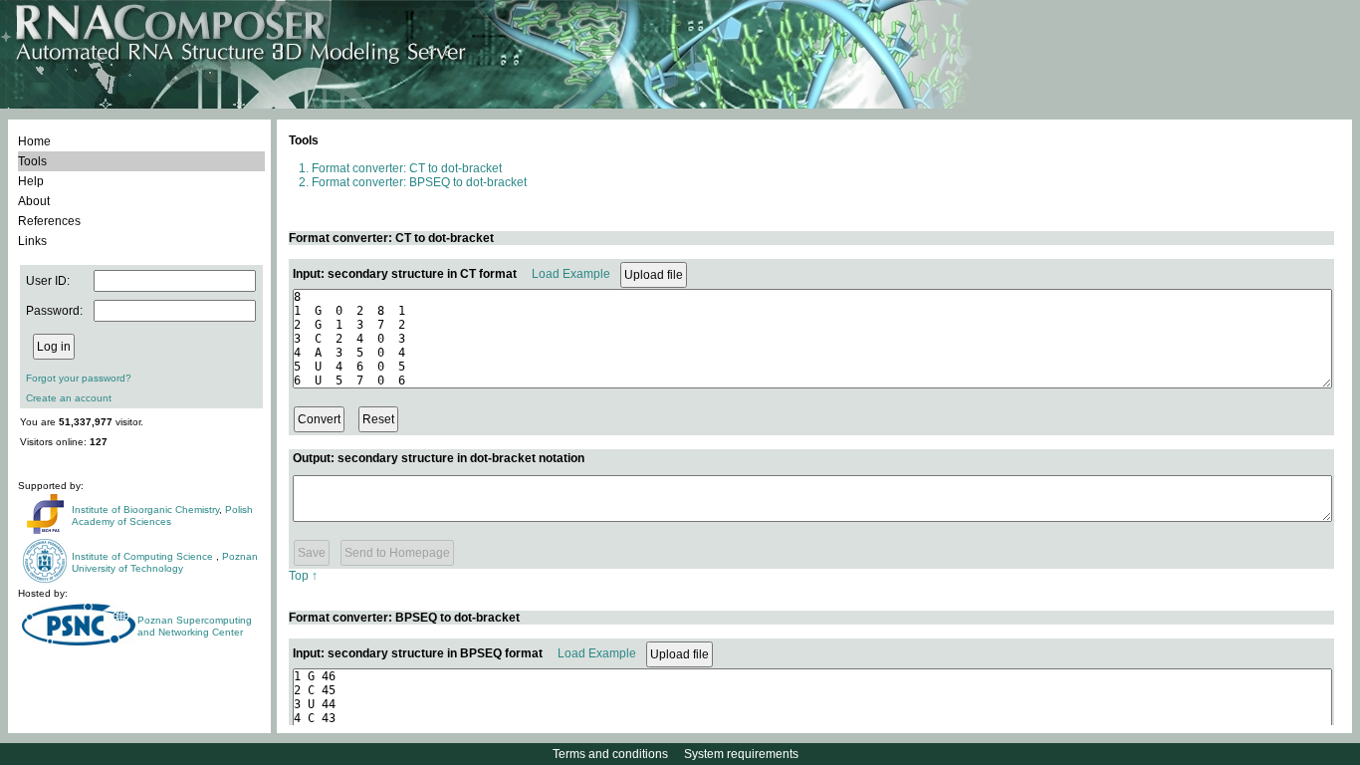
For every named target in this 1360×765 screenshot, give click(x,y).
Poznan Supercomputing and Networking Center (194, 626)
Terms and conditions (610, 754)
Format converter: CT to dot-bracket (407, 168)
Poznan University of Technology (165, 562)
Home (34, 141)
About (34, 201)
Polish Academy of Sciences (162, 515)
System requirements (741, 754)
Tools (32, 161)
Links (32, 241)
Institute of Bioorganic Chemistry (145, 509)
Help (31, 181)
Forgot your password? (78, 378)
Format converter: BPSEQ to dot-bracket (419, 182)
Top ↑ (303, 576)
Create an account (69, 397)
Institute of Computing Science (144, 556)
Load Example (571, 274)
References (49, 221)
